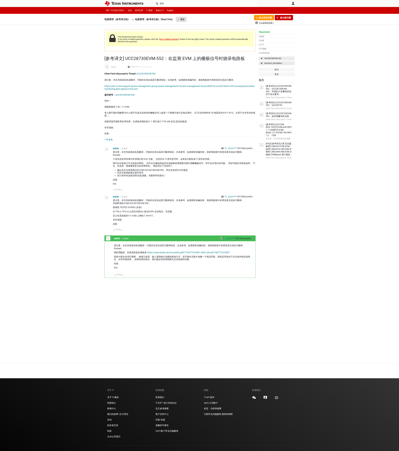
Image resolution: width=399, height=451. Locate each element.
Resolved (264, 31)
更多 (182, 19)
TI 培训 (149, 10)
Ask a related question (169, 39)
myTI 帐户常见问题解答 (167, 431)
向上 (114, 190)
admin (113, 67)
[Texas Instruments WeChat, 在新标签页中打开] (254, 398)
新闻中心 (111, 408)
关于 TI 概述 (113, 397)
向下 (121, 190)
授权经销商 (227, 414)
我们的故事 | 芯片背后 (117, 414)
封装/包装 (160, 419)
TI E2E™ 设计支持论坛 (166, 403)
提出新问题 (285, 17)
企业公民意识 (113, 436)
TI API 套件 (209, 397)
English (170, 10)
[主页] (126, 3)
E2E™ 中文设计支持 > (115, 10)
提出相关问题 (265, 17)
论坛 (130, 10)
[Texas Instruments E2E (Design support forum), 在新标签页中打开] (265, 398)
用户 (293, 3)
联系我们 (160, 397)
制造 (109, 431)
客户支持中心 (162, 414)
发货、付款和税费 (212, 408)
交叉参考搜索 (162, 408)
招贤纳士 (111, 403)
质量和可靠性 (162, 425)
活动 (109, 419)
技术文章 (139, 10)
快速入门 (160, 10)
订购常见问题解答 (212, 414)
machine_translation (273, 63)
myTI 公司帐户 (211, 403)
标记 (277, 69)
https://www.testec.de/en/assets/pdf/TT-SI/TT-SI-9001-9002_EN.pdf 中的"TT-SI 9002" (188, 252)
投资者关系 (112, 425)
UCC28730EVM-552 (272, 58)
